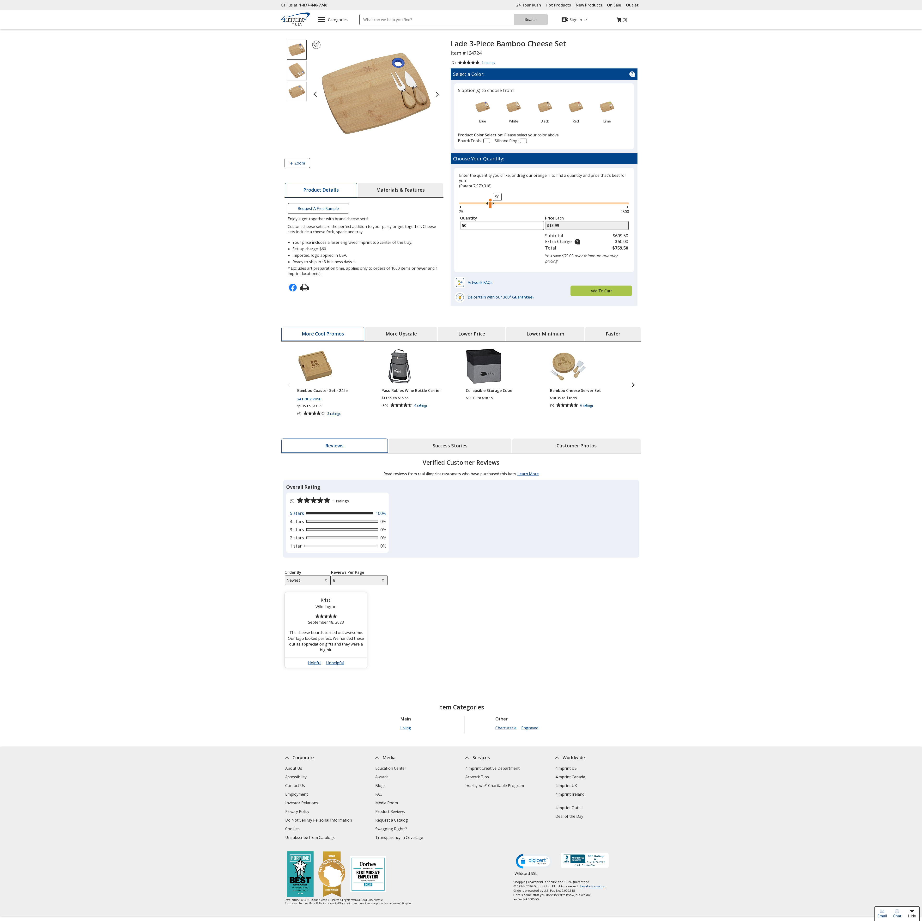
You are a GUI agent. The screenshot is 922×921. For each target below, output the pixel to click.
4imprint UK (566, 785)
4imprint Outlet (569, 807)
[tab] (321, 190)
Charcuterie (505, 728)
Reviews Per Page (347, 572)
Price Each (554, 218)
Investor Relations (302, 803)
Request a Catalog (391, 820)
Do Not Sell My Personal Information (319, 820)
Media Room (386, 802)
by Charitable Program (494, 785)
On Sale (614, 5)
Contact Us (295, 785)
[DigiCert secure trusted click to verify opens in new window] (534, 862)
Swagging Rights (391, 828)
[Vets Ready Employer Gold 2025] (332, 874)
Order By (293, 572)
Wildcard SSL (526, 875)
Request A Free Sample (318, 208)
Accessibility (296, 777)
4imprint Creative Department (492, 768)
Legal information (592, 886)
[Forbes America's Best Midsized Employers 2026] (368, 874)
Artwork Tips (477, 777)
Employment (296, 794)
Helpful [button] (314, 662)
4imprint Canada (570, 777)
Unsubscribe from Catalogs (310, 838)
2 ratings (334, 413)
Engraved (529, 728)
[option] (482, 111)
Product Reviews (390, 811)
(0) (622, 21)
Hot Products (558, 5)
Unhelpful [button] (335, 662)
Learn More (528, 473)
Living (405, 728)
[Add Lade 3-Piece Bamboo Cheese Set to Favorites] (316, 44)
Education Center (390, 768)
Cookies (293, 829)
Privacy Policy (297, 812)
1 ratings (489, 63)
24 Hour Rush (528, 5)
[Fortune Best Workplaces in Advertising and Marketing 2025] (300, 874)
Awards (381, 777)
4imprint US (566, 768)
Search (530, 20)
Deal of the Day (569, 816)
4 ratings (421, 405)
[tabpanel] (461, 565)
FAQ (378, 794)
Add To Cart (601, 290)
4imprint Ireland (569, 794)
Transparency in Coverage (399, 838)
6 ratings (587, 405)
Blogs (380, 785)
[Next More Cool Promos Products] (633, 385)
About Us (293, 768)
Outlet (633, 5)
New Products (589, 5)
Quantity (468, 218)
